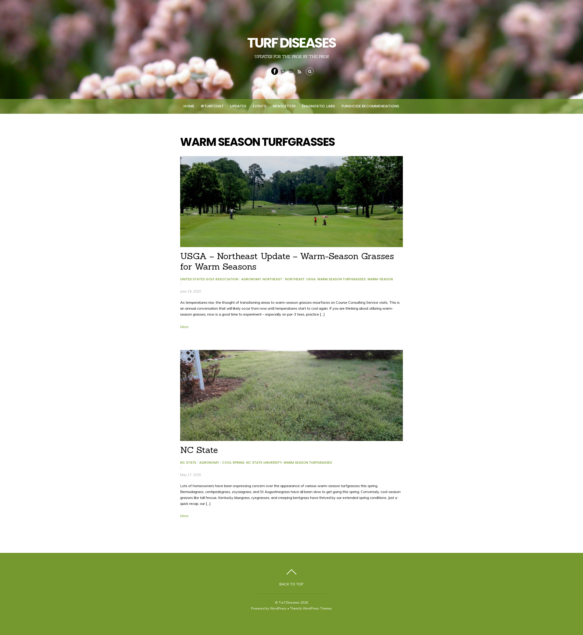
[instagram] (291, 70)
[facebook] (274, 70)
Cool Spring (233, 462)
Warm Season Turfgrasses (341, 279)
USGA (311, 279)
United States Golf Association (209, 279)
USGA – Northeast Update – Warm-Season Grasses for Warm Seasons (287, 261)
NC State (199, 449)
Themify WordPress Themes (311, 608)
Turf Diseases (289, 602)
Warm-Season (380, 279)
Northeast (272, 279)
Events (259, 106)
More (184, 326)
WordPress (278, 608)
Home (189, 106)
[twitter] (282, 70)
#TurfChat (212, 106)
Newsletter (284, 106)
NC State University (264, 462)
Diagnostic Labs (318, 106)
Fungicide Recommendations (370, 106)
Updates (238, 106)
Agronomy (251, 279)
